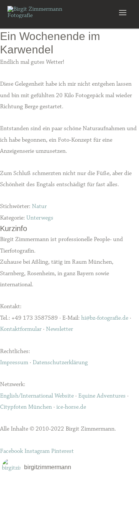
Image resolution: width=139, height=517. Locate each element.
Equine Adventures (102, 395)
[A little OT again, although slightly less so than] (24, 497)
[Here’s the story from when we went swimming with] (114, 507)
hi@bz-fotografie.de (104, 318)
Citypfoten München (26, 407)
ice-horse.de (71, 407)
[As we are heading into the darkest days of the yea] (69, 497)
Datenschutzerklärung (60, 362)
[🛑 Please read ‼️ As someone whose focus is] (114, 497)
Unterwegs (39, 217)
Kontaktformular (21, 329)
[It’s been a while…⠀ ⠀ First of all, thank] (69, 487)
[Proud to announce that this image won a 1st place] (114, 487)
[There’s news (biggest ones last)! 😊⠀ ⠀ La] (24, 507)
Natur (39, 206)
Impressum (14, 362)
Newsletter (59, 329)
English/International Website (37, 395)
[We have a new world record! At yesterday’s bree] (24, 487)
